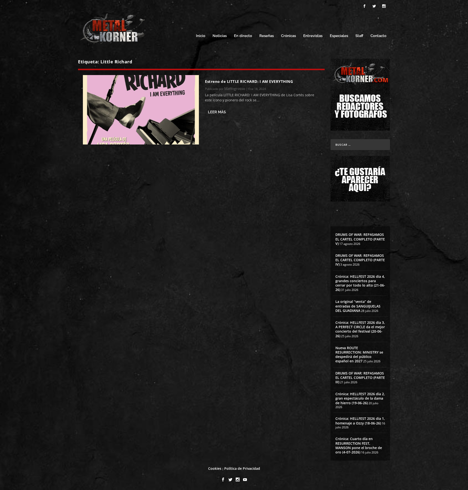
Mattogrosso (234, 88)
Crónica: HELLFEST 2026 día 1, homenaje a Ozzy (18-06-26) (360, 420)
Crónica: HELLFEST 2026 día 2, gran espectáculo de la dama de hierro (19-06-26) (360, 398)
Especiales (339, 36)
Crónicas (288, 36)
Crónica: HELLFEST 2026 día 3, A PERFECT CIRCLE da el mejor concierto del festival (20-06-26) (360, 329)
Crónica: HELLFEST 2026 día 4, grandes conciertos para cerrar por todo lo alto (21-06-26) (360, 283)
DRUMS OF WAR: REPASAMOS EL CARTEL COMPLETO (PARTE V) (360, 239)
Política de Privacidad (242, 468)
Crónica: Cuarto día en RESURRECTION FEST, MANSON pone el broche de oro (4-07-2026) (358, 445)
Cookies (214, 468)
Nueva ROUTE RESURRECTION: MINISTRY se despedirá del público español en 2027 (359, 355)
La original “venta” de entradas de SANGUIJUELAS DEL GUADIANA (357, 306)
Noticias (220, 36)
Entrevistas (312, 36)
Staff (359, 36)
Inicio (200, 36)
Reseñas (266, 36)
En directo (243, 36)
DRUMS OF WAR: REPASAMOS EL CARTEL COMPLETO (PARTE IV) (360, 260)
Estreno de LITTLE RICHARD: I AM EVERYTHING (249, 81)
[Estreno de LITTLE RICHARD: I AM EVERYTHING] (141, 109)
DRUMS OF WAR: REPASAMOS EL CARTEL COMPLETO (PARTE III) (360, 377)
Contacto (378, 36)
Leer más (217, 112)
